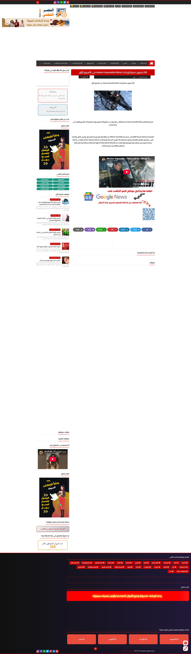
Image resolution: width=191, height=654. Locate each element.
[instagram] (55, 2)
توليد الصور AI (86, 6)
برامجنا (110, 562)
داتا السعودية (174, 639)
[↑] (95, 648)
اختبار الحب (61, 182)
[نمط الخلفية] (185, 648)
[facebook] (58, 2)
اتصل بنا (118, 6)
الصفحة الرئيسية (150, 6)
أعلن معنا (75, 6)
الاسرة (128, 562)
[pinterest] (50, 651)
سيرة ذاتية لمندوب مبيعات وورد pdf (48, 246)
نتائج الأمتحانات (114, 63)
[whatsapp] (61, 2)
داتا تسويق (61, 179)
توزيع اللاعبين (61, 186)
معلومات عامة (181, 571)
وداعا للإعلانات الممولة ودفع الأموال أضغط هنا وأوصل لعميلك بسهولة (126, 596)
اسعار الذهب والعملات (61, 63)
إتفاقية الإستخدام (127, 6)
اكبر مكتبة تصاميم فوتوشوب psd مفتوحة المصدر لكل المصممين (49, 203)
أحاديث (184, 562)
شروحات (146, 567)
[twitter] (64, 2)
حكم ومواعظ (86, 562)
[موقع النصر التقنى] (52, 12)
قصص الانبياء (105, 567)
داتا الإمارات (143, 639)
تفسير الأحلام (99, 562)
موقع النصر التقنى (126, 651)
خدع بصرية (183, 567)
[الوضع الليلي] (185, 643)
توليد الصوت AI (98, 6)
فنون (134, 77)
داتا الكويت (112, 639)
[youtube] (67, 2)
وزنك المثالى (44, 182)
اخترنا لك (166, 562)
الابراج (137, 562)
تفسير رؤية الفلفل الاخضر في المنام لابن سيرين (48, 233)
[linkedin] (53, 651)
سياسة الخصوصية (138, 6)
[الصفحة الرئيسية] (151, 63)
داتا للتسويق (90, 63)
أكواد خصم (155, 562)
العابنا (119, 562)
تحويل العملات (45, 189)
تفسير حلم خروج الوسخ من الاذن (50, 260)
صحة (137, 567)
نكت (170, 571)
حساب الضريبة (45, 186)
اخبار (175, 562)
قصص (125, 63)
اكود (145, 562)
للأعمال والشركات (77, 63)
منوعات (134, 63)
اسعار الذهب (44, 179)
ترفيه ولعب (46, 63)
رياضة (165, 567)
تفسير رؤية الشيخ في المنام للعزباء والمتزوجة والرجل (48, 219)
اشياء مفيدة (102, 63)
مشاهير (80, 567)
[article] (93, 242)
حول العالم (74, 562)
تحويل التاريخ (61, 189)
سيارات (156, 567)
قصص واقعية (92, 567)
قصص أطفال (118, 567)
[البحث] (37, 2)
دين (173, 567)
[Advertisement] (95, 46)
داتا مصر (82, 639)
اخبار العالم (143, 63)
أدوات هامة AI (109, 6)
